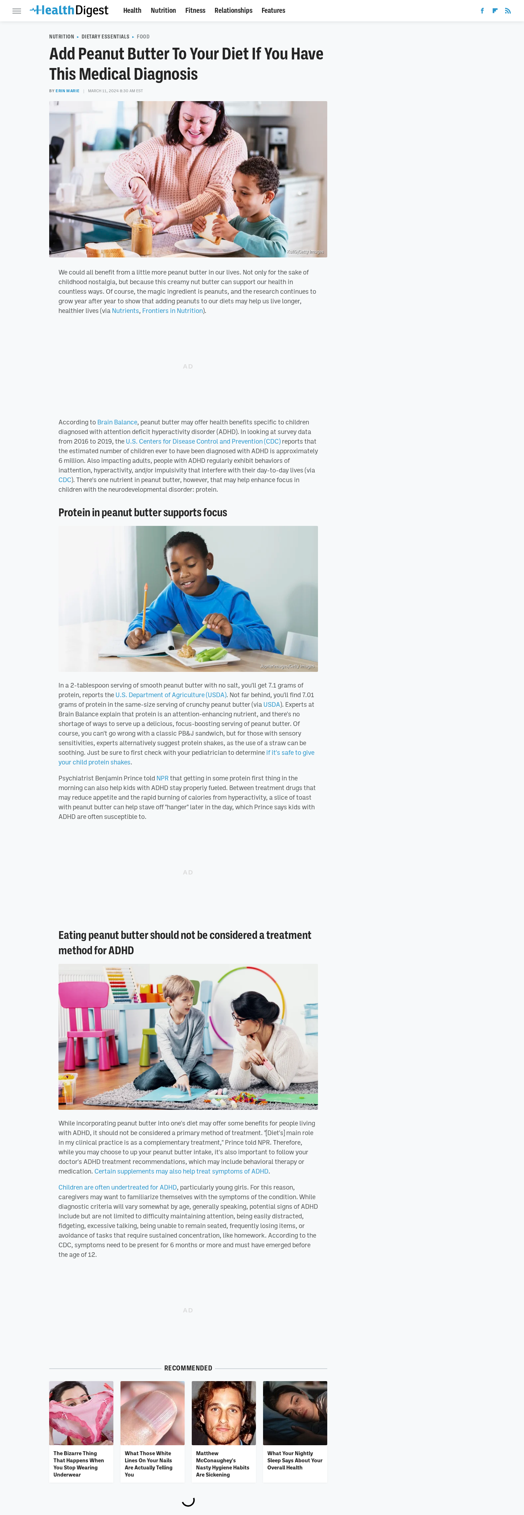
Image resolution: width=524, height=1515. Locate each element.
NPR (162, 778)
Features (273, 10)
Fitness (195, 10)
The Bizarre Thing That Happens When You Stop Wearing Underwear (78, 1463)
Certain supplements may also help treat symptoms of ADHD (181, 1171)
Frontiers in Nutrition (172, 310)
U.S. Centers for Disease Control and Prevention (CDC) (203, 441)
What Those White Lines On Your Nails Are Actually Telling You (149, 1463)
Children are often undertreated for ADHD (117, 1187)
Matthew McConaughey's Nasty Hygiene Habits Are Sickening (223, 1463)
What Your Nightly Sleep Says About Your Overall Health (295, 1460)
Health (132, 10)
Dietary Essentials (105, 37)
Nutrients (125, 310)
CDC (64, 480)
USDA (271, 704)
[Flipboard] (495, 12)
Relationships (233, 10)
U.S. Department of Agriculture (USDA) (170, 695)
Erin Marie (67, 90)
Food (143, 37)
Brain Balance (117, 422)
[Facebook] (482, 12)
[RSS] (508, 12)
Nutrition (163, 10)
